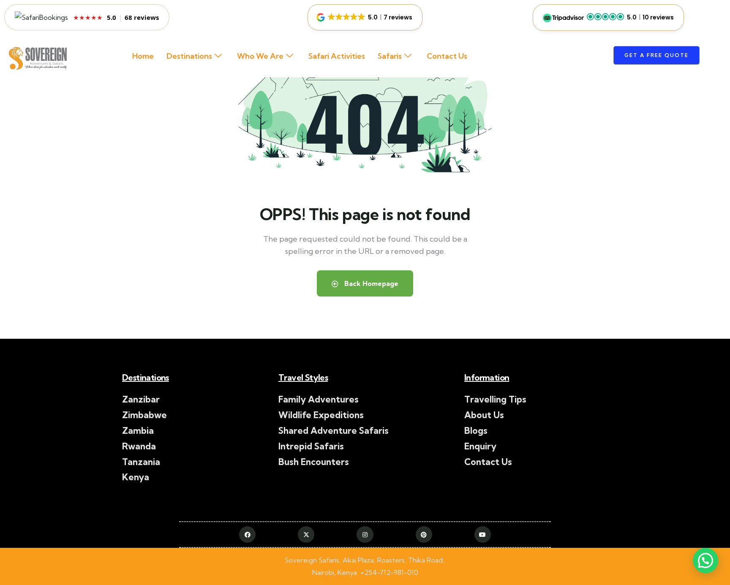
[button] (365, 17)
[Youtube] (482, 534)
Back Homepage (370, 283)
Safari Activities (336, 56)
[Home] (36, 59)
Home (143, 56)
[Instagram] (365, 534)
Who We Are (260, 56)
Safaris (390, 56)
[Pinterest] (424, 534)
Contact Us (447, 56)
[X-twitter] (306, 534)
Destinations (189, 56)
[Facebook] (247, 534)
